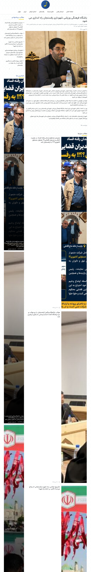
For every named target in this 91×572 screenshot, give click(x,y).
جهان (19, 12)
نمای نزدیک (50, 12)
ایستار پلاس (59, 12)
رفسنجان (41, 12)
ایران (25, 12)
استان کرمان (32, 12)
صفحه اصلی (69, 12)
